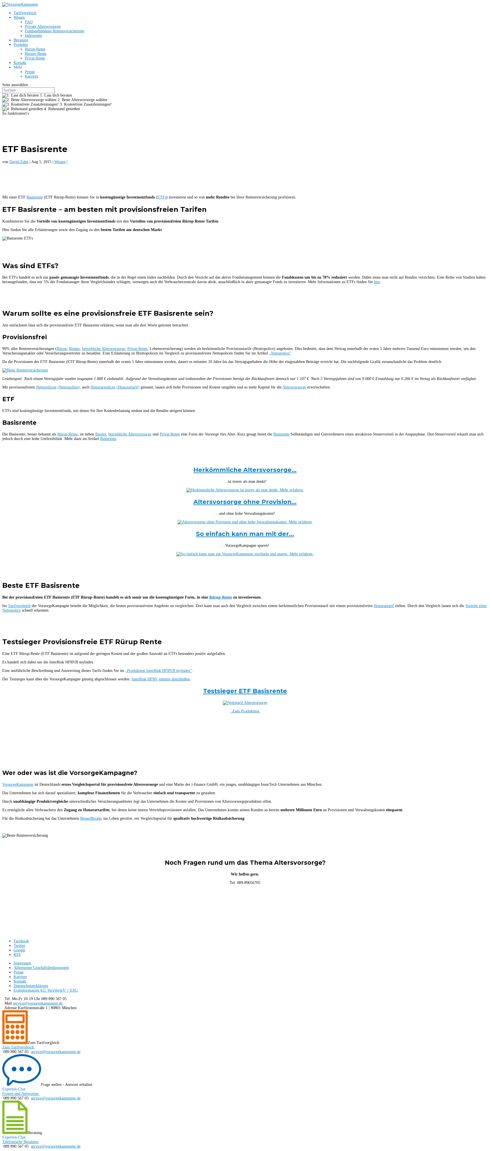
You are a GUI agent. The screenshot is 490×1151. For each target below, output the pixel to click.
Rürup (62, 349)
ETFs (161, 197)
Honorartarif (384, 606)
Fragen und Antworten (20, 1094)
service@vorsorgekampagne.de (38, 1003)
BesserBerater (91, 818)
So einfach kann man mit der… (245, 533)
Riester (74, 349)
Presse (30, 72)
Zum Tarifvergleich (18, 1047)
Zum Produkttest (245, 711)
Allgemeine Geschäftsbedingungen (41, 968)
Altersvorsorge (294, 387)
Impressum (22, 963)
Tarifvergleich (25, 13)
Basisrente (35, 197)
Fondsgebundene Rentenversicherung (54, 31)
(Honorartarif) (128, 387)
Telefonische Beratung (20, 1142)
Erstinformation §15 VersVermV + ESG (46, 990)
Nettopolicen (46, 387)
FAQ (29, 22)
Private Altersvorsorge (43, 26)
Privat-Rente (35, 58)
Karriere (31, 76)
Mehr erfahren (291, 490)
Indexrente (33, 35)
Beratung (21, 40)
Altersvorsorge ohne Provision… (245, 501)
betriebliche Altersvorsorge (103, 349)
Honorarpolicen (102, 387)
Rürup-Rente (35, 49)
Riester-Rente (36, 54)
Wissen (19, 17)
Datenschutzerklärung (31, 986)
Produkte (21, 44)
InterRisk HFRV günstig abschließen (161, 679)
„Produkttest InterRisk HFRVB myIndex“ (158, 671)
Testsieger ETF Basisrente (245, 691)
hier (377, 282)
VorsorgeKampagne (17, 784)
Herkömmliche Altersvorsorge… (245, 469)
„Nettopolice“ (280, 353)
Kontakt (20, 63)
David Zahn (18, 162)
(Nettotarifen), (69, 387)
